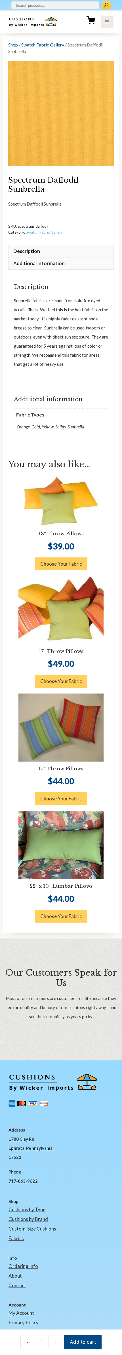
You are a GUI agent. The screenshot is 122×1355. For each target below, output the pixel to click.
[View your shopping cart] (91, 21)
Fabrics (16, 1238)
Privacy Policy (24, 1323)
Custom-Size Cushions (32, 1229)
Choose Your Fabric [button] (61, 564)
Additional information (39, 263)
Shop (13, 44)
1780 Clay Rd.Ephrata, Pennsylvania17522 (30, 1148)
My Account (21, 1313)
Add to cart (83, 1342)
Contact (17, 1285)
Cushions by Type (27, 1209)
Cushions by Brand (28, 1219)
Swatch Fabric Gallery (42, 44)
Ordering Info (23, 1266)
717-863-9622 (23, 1180)
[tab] (61, 251)
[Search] (106, 5)
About (15, 1276)
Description (26, 251)
